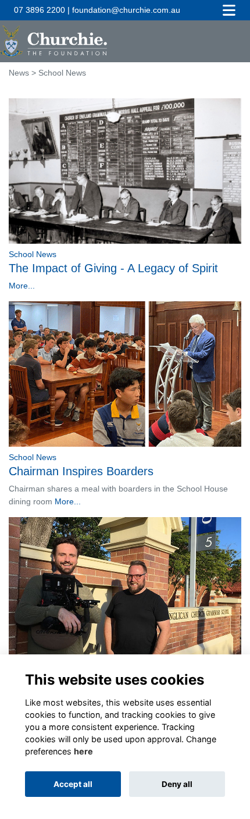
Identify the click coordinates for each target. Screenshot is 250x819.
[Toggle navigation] (229, 10)
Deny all (177, 784)
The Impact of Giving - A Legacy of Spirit (113, 268)
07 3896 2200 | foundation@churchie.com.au (97, 10)
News (19, 72)
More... (22, 285)
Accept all (72, 784)
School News (32, 254)
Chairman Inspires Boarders (81, 471)
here (83, 751)
